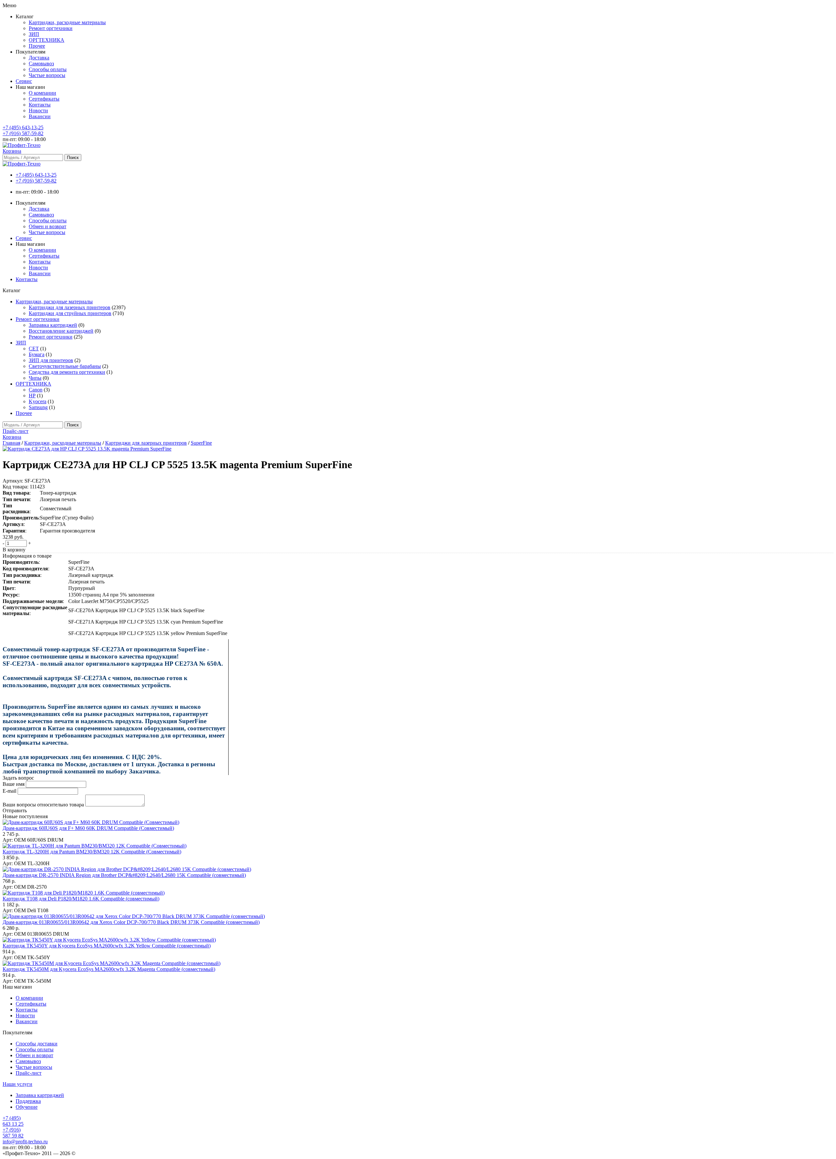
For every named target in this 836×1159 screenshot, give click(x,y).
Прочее (37, 46)
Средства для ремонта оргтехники (67, 372)
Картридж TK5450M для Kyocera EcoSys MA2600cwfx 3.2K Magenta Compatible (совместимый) (109, 969)
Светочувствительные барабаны (65, 366)
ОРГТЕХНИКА (46, 40)
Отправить (15, 810)
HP (32, 395)
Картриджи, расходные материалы (67, 22)
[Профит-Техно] (21, 145)
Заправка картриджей (53, 325)
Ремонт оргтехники (50, 28)
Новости (38, 110)
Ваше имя (13, 784)
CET (34, 348)
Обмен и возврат (47, 226)
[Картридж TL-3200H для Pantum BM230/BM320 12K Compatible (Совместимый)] (94, 846)
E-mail (9, 791)
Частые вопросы (47, 75)
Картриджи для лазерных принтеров (69, 307)
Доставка (39, 57)
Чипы (35, 378)
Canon (35, 389)
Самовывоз (41, 63)
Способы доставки (36, 1043)
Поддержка (28, 1101)
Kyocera (37, 401)
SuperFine (201, 443)
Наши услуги (17, 1084)
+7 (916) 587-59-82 (23, 133)
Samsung (38, 407)
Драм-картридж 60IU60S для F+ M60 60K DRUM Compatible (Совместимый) (88, 828)
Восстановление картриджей (61, 331)
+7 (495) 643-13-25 (23, 127)
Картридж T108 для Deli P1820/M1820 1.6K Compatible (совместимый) (81, 898)
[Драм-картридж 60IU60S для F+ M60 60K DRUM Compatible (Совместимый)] (91, 822)
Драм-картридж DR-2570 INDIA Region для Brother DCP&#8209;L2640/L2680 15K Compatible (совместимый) (124, 875)
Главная (11, 443)
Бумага (36, 354)
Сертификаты (44, 99)
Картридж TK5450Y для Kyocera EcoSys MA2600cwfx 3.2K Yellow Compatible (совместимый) (107, 945)
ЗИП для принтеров (51, 360)
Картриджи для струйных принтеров (70, 313)
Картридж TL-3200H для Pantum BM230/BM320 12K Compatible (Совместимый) (92, 851)
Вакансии (40, 116)
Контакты (40, 104)
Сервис (24, 81)
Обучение (27, 1107)
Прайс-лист (28, 1073)
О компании (42, 93)
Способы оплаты (48, 69)
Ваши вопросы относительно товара (43, 804)
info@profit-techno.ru (25, 1141)
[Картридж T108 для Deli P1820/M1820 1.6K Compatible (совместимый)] (84, 893)
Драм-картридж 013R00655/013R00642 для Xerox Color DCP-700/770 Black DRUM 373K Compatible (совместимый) (131, 922)
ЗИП (34, 34)
